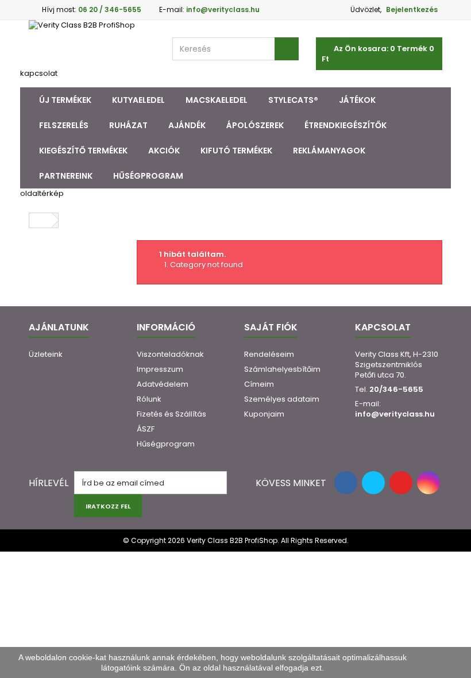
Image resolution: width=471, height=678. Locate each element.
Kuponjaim (264, 414)
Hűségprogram (148, 176)
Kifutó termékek (236, 150)
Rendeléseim (269, 354)
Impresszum (160, 369)
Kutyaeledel (138, 100)
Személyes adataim (281, 399)
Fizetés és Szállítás (171, 414)
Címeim (259, 384)
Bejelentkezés (412, 9)
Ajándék (187, 125)
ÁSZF (146, 428)
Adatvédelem (162, 384)
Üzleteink (46, 354)
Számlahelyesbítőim (282, 369)
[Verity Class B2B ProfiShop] (92, 44)
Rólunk (149, 399)
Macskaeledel (217, 100)
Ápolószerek (255, 125)
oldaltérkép (42, 193)
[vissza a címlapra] (41, 220)
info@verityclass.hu (395, 414)
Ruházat (128, 125)
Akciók (164, 150)
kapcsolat (38, 73)
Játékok (357, 100)
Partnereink (65, 176)
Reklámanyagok (329, 150)
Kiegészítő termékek (83, 150)
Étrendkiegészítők (345, 125)
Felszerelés (63, 125)
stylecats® (293, 100)
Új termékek (65, 100)
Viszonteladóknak (170, 354)
